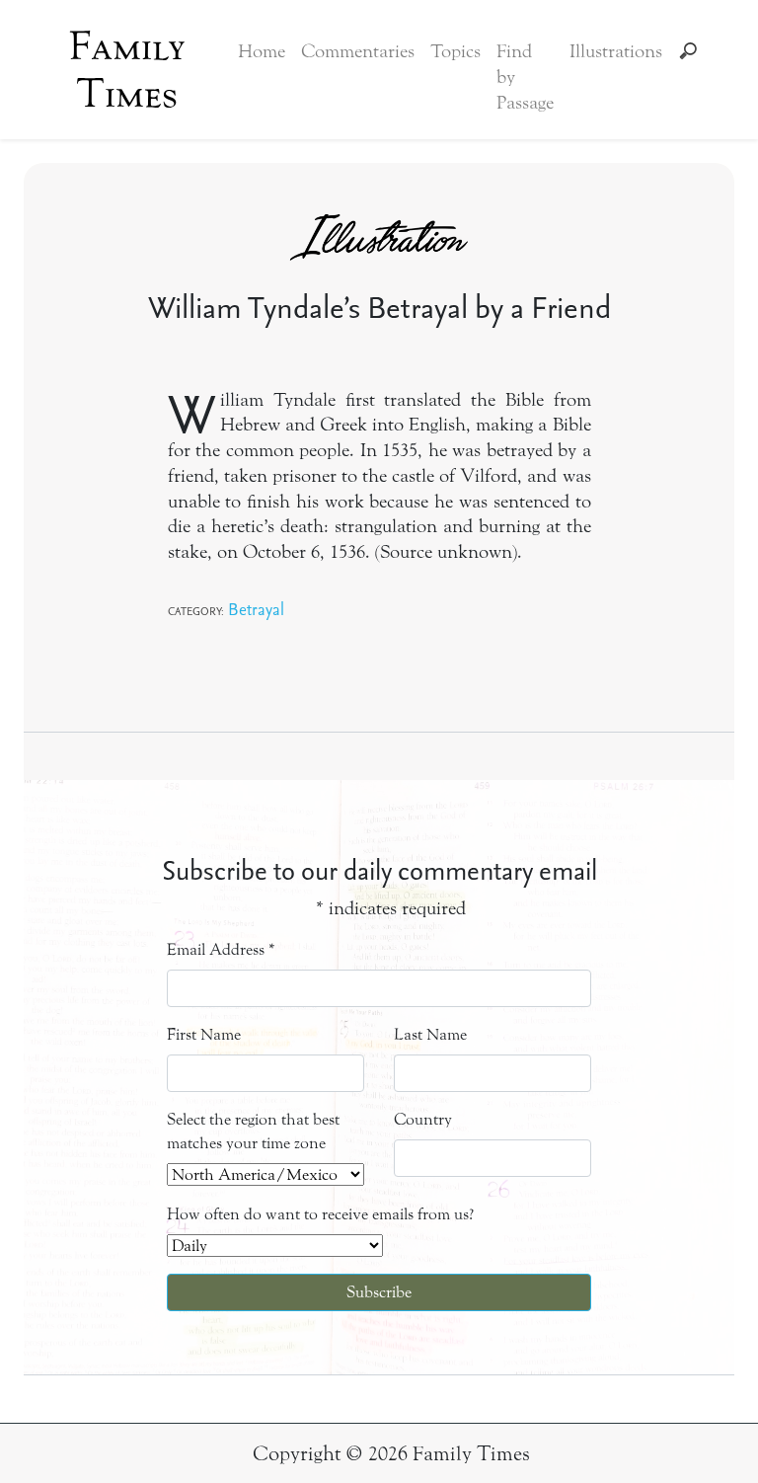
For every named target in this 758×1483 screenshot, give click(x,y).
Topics (455, 51)
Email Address (221, 949)
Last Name (430, 1034)
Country (423, 1119)
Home (261, 51)
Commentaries (358, 51)
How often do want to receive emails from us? (320, 1214)
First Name (204, 1034)
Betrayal (256, 608)
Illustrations (615, 51)
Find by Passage (525, 77)
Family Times (127, 70)
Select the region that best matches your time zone (253, 1131)
